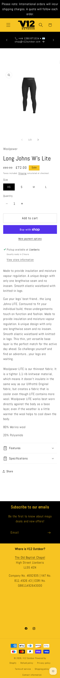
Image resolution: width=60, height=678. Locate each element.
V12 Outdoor (29, 658)
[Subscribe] (49, 532)
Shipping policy (42, 669)
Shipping (22, 173)
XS (9, 187)
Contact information (32, 674)
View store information (20, 259)
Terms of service (23, 669)
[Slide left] (21, 139)
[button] (8, 25)
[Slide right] (38, 139)
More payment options (30, 238)
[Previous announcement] (6, 40)
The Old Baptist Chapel (30, 557)
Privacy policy (44, 662)
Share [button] (9, 471)
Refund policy (26, 662)
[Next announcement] (53, 40)
